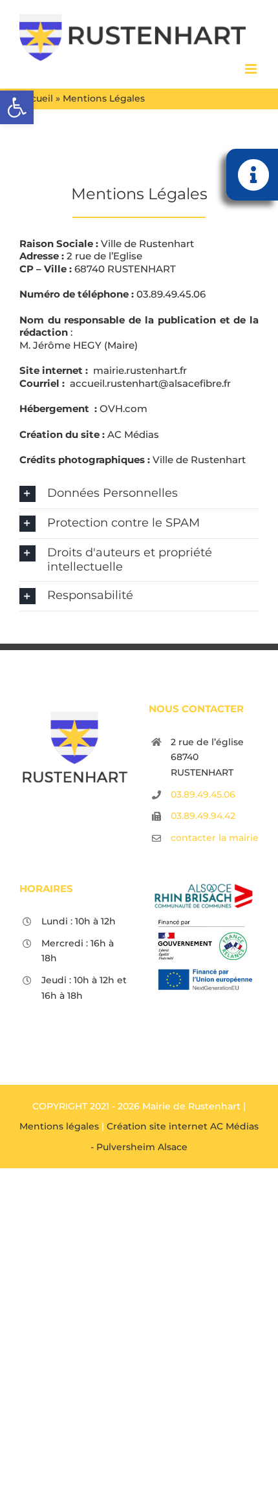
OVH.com (123, 408)
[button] (17, 107)
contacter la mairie (215, 838)
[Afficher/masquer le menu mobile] (252, 69)
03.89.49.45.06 (171, 294)
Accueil (36, 98)
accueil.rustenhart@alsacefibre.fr (150, 383)
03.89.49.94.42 (203, 816)
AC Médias (133, 434)
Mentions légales (59, 1126)
